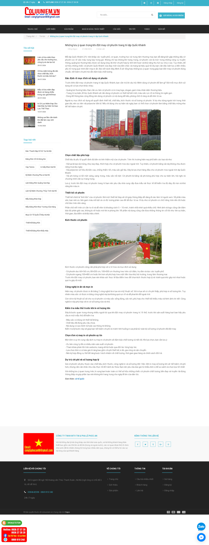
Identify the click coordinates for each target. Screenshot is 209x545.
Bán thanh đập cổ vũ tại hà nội (38, 151)
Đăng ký (180, 3)
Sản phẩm (68, 29)
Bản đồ (161, 29)
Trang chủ (113, 479)
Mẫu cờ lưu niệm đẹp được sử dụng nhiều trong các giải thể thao (47, 92)
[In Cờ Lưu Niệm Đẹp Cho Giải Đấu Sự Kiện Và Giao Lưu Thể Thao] (29, 106)
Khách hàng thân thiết (93, 29)
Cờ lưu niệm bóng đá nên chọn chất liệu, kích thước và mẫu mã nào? (48, 73)
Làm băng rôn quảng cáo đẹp (38, 183)
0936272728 (14, 523)
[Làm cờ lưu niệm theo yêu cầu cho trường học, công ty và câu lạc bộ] (29, 60)
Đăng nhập (168, 3)
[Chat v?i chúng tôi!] (201, 537)
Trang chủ (33, 29)
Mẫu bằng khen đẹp (33, 199)
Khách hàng (141, 485)
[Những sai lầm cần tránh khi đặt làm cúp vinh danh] (29, 122)
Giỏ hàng (168, 479)
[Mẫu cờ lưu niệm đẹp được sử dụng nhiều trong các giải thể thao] (29, 93)
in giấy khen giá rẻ (48, 167)
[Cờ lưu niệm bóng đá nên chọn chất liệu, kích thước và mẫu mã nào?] (29, 78)
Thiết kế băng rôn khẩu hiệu (37, 231)
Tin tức (132, 29)
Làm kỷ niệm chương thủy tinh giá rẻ (41, 191)
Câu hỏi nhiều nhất (144, 479)
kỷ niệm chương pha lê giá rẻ (38, 175)
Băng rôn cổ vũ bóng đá (35, 159)
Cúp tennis (30, 167)
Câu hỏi (116, 29)
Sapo (67, 512)
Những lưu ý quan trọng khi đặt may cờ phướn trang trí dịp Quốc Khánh (105, 45)
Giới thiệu (51, 29)
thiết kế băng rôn (33, 223)
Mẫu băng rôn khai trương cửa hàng (41, 207)
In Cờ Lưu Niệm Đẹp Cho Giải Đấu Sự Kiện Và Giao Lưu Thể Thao (48, 106)
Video (147, 29)
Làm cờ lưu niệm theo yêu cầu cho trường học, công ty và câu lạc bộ (47, 59)
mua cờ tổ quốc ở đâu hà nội (38, 215)
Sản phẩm (113, 490)
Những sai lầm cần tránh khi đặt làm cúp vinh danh (47, 119)
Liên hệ (139, 490)
